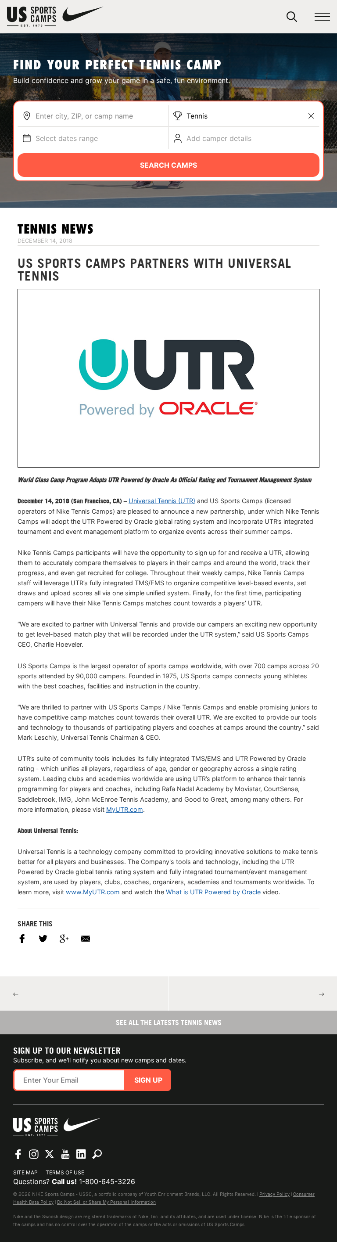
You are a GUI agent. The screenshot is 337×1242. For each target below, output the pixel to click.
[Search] (292, 16)
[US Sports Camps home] (55, 17)
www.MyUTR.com (93, 892)
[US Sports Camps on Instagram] (34, 1154)
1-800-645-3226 (107, 1181)
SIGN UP (148, 1080)
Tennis (197, 116)
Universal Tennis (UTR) (162, 500)
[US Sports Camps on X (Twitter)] (49, 1154)
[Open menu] (322, 17)
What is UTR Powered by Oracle (213, 892)
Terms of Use (65, 1172)
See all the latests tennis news (169, 1022)
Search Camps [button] (168, 165)
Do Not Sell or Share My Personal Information (106, 1202)
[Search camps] (97, 1154)
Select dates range (67, 138)
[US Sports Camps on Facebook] (18, 1154)
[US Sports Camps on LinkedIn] (81, 1154)
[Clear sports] (311, 115)
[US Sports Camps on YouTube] (65, 1154)
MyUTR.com (124, 809)
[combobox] (100, 116)
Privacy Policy (274, 1194)
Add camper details (218, 138)
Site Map (25, 1172)
